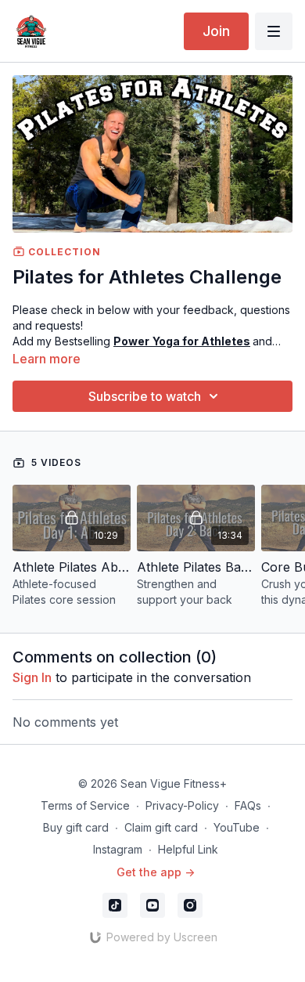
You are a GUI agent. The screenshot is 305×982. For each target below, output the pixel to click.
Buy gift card (76, 827)
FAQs (248, 805)
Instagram (117, 849)
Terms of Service (85, 805)
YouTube (237, 827)
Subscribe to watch (144, 396)
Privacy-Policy (182, 805)
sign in (32, 677)
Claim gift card (161, 827)
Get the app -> (156, 872)
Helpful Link (188, 849)
